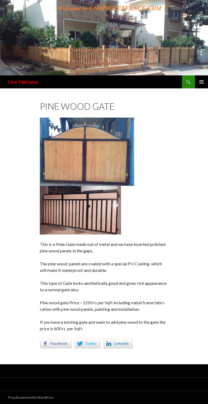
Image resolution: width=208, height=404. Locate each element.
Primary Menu (201, 81)
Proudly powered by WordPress (31, 397)
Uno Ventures (23, 82)
